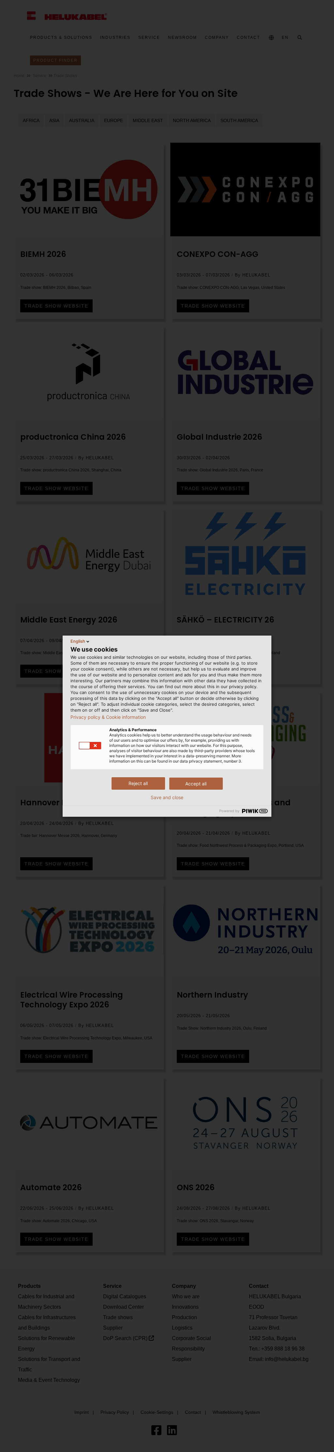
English (77, 641)
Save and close (167, 797)
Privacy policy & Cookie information (108, 717)
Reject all (138, 783)
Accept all (195, 783)
